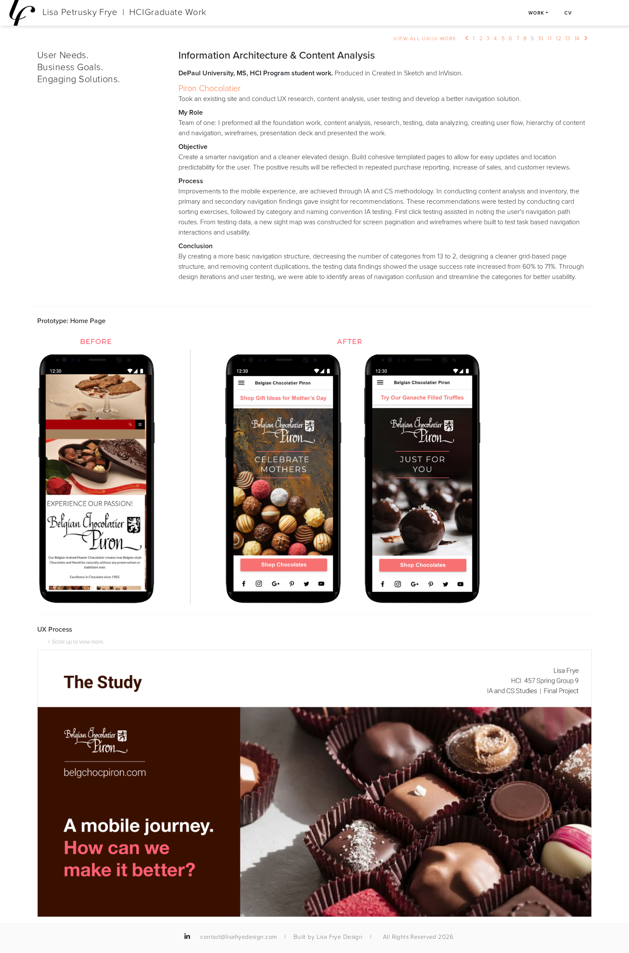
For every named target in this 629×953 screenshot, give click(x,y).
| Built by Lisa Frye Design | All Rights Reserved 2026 (366, 936)
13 (567, 38)
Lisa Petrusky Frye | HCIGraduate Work (123, 12)
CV (568, 12)
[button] (187, 937)
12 (558, 38)
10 (541, 38)
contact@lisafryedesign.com (238, 936)
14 (577, 38)
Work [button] (536, 12)
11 (550, 38)
